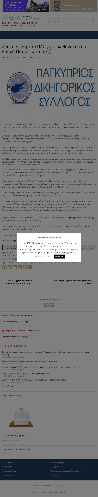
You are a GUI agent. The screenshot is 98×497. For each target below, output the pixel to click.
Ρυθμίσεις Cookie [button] (43, 256)
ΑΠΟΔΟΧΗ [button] (59, 256)
